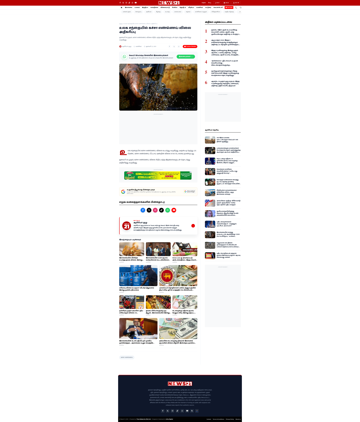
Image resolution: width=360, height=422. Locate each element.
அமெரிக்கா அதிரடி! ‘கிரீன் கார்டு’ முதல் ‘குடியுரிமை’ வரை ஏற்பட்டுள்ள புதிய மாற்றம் (229, 203)
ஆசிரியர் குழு (126, 46)
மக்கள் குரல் (127, 12)
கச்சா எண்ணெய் (127, 357)
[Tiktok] (177, 411)
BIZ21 (217, 3)
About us (238, 419)
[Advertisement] (158, 129)
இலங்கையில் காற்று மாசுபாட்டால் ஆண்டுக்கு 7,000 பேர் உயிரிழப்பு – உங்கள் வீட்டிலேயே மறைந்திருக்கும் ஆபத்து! (228, 236)
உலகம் (137, 7)
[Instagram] (172, 411)
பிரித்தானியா (216, 12)
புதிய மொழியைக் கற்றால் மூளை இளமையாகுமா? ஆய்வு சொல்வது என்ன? (228, 255)
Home (120, 24)
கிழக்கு (158, 12)
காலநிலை (154, 7)
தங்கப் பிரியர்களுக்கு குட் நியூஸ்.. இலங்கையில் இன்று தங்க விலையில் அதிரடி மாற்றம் (158, 312)
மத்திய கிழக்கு (229, 12)
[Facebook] (162, 411)
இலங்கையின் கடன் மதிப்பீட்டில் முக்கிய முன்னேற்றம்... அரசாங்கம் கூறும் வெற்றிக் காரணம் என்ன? (136, 342)
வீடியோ (191, 7)
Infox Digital (169, 419)
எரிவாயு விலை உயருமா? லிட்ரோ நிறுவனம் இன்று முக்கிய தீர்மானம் (136, 289)
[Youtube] (187, 411)
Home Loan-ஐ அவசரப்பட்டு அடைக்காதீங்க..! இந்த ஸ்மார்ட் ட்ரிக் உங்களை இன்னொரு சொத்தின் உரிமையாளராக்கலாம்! (184, 259)
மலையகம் (177, 12)
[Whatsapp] (182, 411)
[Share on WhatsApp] (178, 46)
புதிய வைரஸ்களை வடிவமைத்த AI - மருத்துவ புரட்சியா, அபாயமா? (227, 224)
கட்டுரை (208, 7)
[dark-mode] (236, 7)
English (204, 3)
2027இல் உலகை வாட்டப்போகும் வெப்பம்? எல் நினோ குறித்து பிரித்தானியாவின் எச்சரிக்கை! (228, 141)
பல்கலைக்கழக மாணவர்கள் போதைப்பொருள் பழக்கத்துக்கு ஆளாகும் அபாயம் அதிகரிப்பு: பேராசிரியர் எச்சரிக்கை (229, 151)
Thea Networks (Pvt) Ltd (143, 419)
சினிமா (174, 7)
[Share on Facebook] (169, 46)
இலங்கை (128, 7)
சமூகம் (188, 12)
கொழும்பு (138, 12)
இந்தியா (145, 7)
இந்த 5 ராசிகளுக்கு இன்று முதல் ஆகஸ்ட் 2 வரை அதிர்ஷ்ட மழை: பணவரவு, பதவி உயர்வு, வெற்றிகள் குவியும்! (225, 53)
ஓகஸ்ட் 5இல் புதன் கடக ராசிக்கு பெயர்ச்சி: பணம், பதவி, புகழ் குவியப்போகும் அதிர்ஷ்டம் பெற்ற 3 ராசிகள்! (225, 33)
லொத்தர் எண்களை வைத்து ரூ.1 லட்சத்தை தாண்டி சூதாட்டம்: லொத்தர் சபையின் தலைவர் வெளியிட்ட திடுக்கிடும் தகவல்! (228, 184)
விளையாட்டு (165, 7)
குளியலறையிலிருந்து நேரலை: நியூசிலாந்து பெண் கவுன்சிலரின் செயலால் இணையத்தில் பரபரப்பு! (227, 214)
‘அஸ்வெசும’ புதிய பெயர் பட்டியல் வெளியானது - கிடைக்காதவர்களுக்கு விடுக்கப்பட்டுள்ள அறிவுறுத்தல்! (224, 64)
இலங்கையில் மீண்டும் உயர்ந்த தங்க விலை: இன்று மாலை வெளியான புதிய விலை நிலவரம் (130, 259)
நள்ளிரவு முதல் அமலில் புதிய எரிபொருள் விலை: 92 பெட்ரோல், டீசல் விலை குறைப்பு (131, 312)
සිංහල (209, 3)
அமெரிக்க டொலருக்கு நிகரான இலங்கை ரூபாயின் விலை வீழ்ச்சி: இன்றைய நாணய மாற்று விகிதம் (177, 342)
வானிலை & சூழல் (201, 12)
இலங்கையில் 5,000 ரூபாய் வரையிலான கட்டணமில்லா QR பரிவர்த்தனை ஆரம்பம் (157, 259)
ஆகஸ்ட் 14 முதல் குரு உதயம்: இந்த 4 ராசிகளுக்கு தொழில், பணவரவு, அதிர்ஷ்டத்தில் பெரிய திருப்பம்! (225, 83)
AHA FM (237, 3)
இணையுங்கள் (184, 57)
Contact (209, 419)
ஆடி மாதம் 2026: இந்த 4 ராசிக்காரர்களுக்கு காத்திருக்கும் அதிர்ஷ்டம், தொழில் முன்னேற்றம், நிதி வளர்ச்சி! (225, 43)
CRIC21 (227, 3)
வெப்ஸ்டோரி (218, 7)
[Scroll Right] (240, 11)
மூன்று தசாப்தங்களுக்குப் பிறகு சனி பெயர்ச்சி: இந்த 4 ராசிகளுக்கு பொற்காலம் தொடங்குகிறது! (225, 73)
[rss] (192, 411)
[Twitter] (167, 411)
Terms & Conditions (218, 419)
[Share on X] (174, 46)
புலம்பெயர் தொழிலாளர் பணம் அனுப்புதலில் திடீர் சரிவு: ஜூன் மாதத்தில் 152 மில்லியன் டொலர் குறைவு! (177, 289)
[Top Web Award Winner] (197, 411)
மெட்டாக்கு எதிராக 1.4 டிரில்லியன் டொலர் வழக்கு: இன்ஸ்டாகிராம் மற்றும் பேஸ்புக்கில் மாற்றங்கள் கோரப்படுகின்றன (227, 163)
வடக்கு (167, 12)
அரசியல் (148, 12)
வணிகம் (199, 7)
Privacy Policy (230, 419)
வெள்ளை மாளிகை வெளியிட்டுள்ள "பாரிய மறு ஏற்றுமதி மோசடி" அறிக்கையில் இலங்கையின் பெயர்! (228, 173)
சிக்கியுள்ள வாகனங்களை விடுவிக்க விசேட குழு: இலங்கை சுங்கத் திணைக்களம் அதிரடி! (227, 193)
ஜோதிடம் (183, 7)
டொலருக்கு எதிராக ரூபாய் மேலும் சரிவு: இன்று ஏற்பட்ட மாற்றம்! (183, 312)
